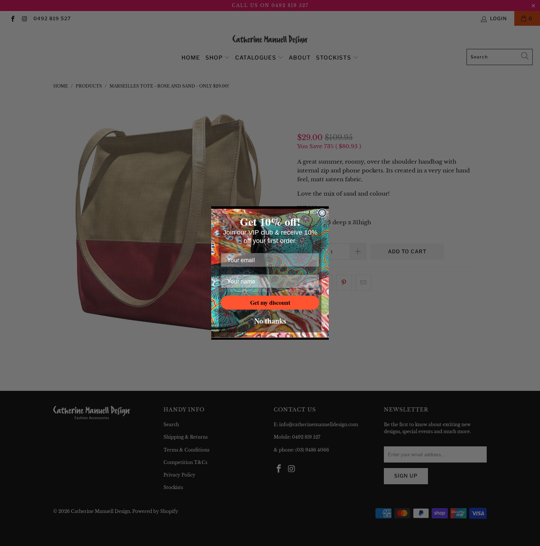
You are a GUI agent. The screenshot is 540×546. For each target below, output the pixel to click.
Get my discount (270, 302)
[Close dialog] (322, 213)
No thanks (270, 320)
